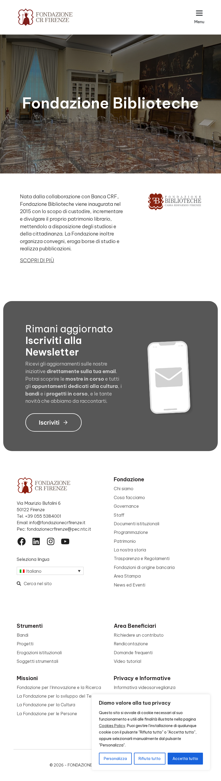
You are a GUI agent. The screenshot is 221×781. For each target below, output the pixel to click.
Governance (126, 506)
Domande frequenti (133, 652)
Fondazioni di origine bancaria (144, 567)
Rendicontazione (131, 643)
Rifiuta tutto (150, 758)
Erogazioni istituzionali (39, 652)
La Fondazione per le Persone (47, 713)
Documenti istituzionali (136, 523)
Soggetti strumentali (37, 661)
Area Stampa (127, 576)
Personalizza (115, 758)
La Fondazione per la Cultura (46, 704)
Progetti (25, 643)
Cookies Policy (112, 725)
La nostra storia (130, 550)
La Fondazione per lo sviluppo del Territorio (61, 696)
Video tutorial (127, 661)
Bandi (22, 635)
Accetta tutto (185, 758)
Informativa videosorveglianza (144, 687)
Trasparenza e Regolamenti (142, 558)
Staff (119, 515)
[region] (151, 732)
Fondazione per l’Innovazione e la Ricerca (59, 687)
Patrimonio (125, 541)
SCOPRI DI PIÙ (37, 260)
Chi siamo (123, 488)
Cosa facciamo (129, 497)
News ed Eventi (129, 585)
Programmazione (131, 532)
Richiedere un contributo (139, 635)
